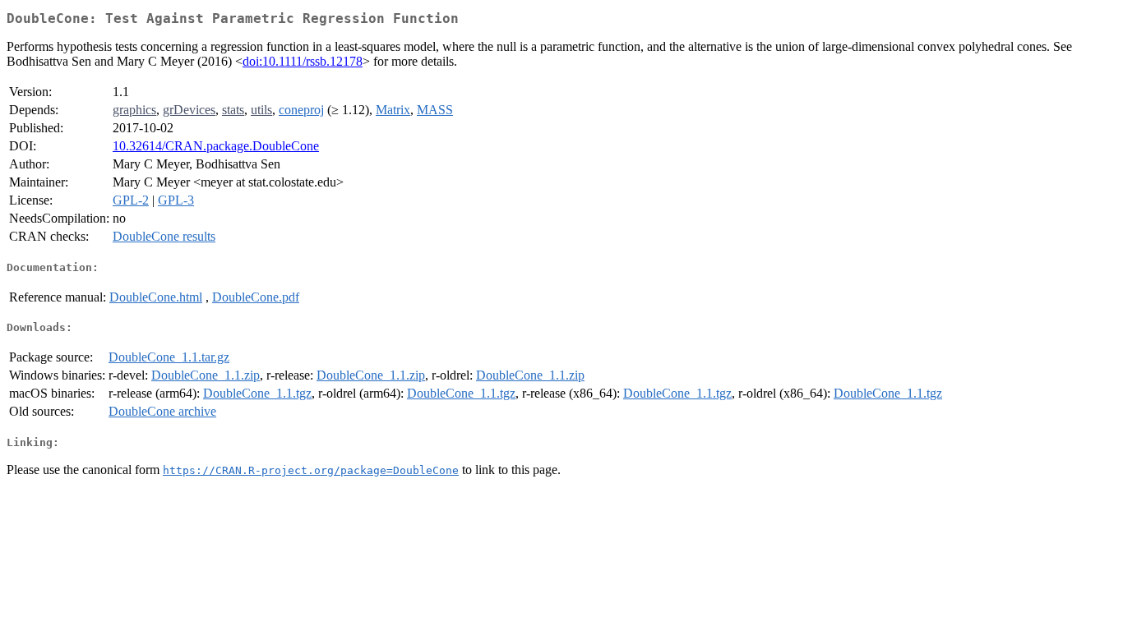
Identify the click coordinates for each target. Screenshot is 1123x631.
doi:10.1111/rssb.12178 (303, 61)
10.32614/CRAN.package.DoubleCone (216, 146)
